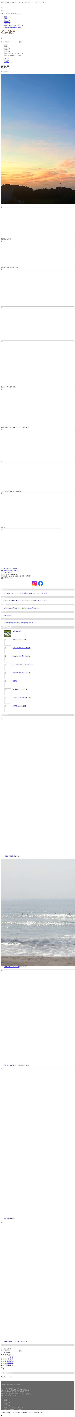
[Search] (20, 42)
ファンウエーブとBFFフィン (22, 697)
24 (1, 1365)
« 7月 (2, 1369)
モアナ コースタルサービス (10, 568)
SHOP (6, 18)
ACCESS (7, 23)
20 (7, 1363)
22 (11, 1363)
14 (9, 1361)
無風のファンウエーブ (20, 639)
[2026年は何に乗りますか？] (31, 608)
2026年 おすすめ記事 (11, 623)
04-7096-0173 (9, 572)
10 (1, 1361)
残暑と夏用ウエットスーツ (21, 673)
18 (3, 1363)
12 (5, 1361)
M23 (5, 615)
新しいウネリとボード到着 (21, 648)
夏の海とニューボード (20, 689)
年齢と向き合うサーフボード (13, 25)
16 (12, 1361)
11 (3, 1361)
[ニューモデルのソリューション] (36, 601)
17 (1, 1363)
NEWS (3, 527)
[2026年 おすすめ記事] (25, 623)
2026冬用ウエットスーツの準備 (14, 593)
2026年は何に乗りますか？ (13, 608)
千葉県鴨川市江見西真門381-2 (10, 570)
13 (7, 1361)
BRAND (7, 20)
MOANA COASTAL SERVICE (17, 1412)
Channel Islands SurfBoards (12, 27)
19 (5, 1363)
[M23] (9, 615)
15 (11, 1361)
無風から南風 (17, 631)
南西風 (15, 681)
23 (12, 1363)
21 (9, 1363)
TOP (5, 17)
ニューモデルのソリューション (14, 601)
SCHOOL (7, 22)
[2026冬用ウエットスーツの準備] (36, 593)
